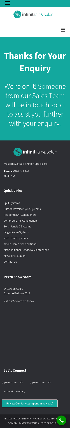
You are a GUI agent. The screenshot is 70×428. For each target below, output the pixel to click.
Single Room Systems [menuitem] (16, 232)
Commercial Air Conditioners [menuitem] (20, 220)
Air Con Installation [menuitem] (14, 255)
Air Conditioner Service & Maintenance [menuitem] (26, 250)
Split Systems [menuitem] (12, 203)
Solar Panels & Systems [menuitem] (17, 226)
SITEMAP (26, 418)
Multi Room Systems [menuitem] (16, 238)
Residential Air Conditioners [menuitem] (20, 214)
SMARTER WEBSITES (28, 423)
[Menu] (8, 3)
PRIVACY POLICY (12, 418)
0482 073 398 (21, 171)
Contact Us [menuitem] (10, 261)
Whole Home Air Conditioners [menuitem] (21, 244)
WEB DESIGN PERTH (51, 423)
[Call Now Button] (61, 420)
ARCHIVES (38, 418)
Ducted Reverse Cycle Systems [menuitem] (22, 209)
